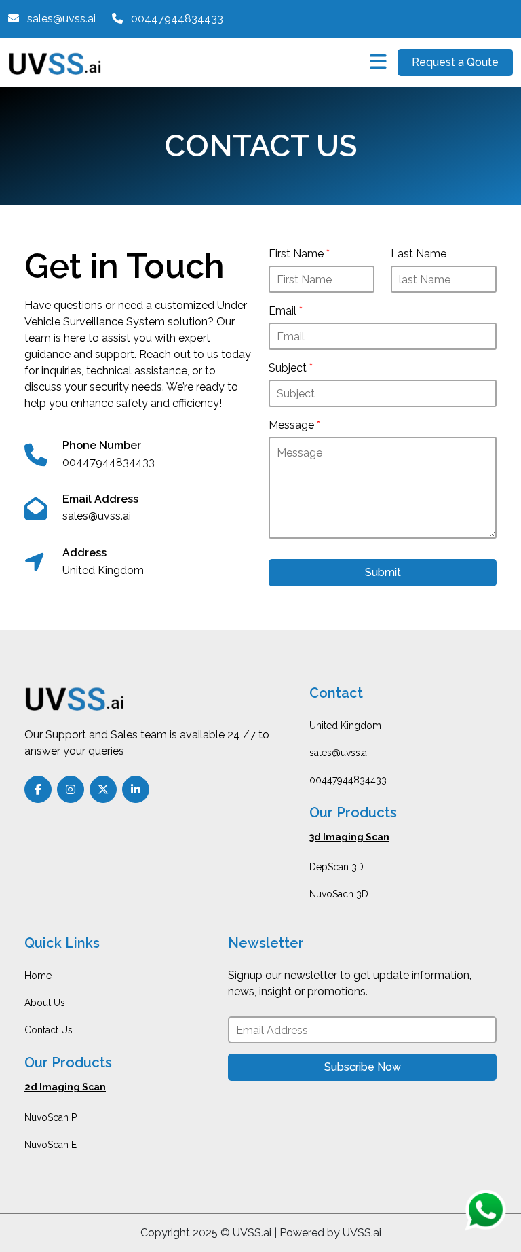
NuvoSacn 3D (338, 894)
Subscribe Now (362, 1066)
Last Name (418, 253)
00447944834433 (348, 779)
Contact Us (48, 1029)
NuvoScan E (50, 1144)
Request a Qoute (455, 62)
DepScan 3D (336, 866)
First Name (299, 253)
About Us (44, 1002)
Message (294, 424)
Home (38, 975)
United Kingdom (345, 725)
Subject (291, 367)
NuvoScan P (50, 1117)
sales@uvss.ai (339, 752)
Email (286, 310)
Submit (383, 572)
